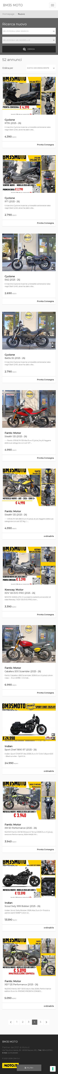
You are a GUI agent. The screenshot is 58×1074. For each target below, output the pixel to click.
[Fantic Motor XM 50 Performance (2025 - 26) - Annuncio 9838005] (29, 817)
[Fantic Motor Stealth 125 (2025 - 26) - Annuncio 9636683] (29, 504)
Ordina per (7, 68)
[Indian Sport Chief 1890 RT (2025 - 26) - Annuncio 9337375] (29, 738)
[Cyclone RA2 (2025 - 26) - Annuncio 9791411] (29, 269)
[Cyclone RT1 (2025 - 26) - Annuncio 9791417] (29, 190)
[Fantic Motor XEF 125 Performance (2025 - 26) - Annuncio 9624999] (29, 973)
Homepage (8, 14)
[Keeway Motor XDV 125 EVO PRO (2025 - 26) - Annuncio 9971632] (29, 582)
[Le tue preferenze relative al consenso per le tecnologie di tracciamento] (53, 1069)
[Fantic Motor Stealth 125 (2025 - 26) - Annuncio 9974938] (29, 425)
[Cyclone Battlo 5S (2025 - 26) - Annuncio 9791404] (29, 347)
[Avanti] (46, 1022)
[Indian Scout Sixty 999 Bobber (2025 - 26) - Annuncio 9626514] (29, 895)
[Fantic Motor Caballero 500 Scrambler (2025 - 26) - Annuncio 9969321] (29, 660)
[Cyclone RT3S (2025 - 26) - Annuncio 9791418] (29, 112)
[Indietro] (11, 1022)
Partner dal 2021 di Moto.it (15, 1047)
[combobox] (29, 31)
